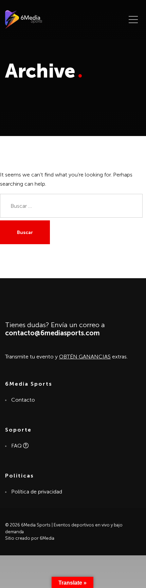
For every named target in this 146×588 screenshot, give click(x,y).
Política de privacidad (36, 491)
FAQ (17, 445)
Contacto (22, 400)
